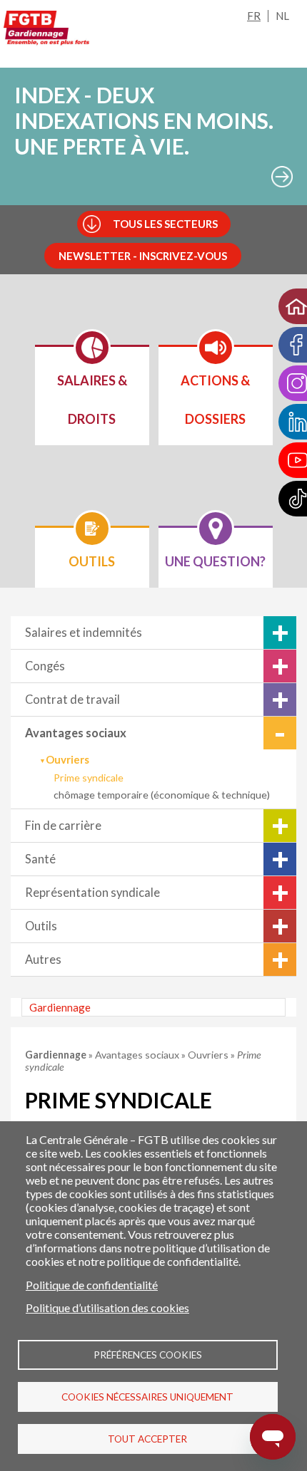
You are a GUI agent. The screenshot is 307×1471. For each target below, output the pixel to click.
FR (254, 15)
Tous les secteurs (165, 223)
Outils (41, 926)
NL (282, 15)
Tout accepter (147, 1439)
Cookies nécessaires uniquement (147, 1397)
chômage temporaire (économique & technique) (162, 795)
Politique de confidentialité (92, 1284)
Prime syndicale (89, 777)
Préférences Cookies (148, 1355)
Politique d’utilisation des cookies (107, 1307)
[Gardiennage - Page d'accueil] (46, 31)
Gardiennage (60, 1007)
